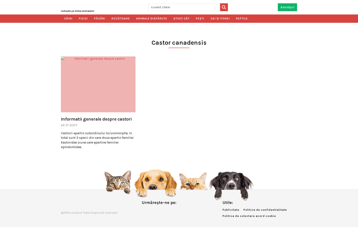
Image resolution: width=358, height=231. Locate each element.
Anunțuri (287, 7)
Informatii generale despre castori (96, 119)
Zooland (77, 11)
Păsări (99, 18)
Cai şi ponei (220, 18)
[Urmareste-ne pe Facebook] (145, 211)
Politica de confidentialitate (265, 210)
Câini (68, 18)
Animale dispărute (151, 18)
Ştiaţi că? (181, 18)
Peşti (200, 18)
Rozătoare (120, 18)
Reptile (242, 18)
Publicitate (231, 210)
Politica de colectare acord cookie (249, 216)
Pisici (83, 18)
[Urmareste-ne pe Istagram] (158, 211)
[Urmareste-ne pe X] (152, 211)
